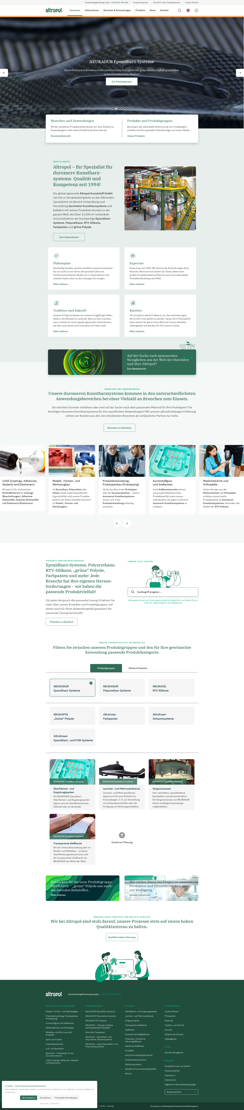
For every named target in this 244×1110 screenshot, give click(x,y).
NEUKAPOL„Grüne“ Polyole (64, 716)
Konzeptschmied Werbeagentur (185, 1106)
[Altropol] (54, 994)
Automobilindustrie (54, 1044)
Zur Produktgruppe (122, 81)
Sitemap (110, 1106)
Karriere (168, 1029)
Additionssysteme (133, 1064)
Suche (179, 10)
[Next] (240, 73)
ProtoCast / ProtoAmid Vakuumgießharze (135, 1040)
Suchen (132, 591)
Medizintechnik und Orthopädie (60, 1027)
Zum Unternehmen (69, 237)
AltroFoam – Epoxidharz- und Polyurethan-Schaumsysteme (98, 1038)
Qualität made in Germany (122, 937)
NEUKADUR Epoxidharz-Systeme (113, 109)
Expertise (169, 1020)
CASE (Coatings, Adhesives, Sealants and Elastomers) (62, 1061)
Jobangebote (170, 1039)
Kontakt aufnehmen (140, 894)
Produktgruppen (94, 1005)
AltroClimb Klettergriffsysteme (138, 1055)
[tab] (106, 668)
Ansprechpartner (140, 2)
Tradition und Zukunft (174, 1025)
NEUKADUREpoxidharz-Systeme (67, 688)
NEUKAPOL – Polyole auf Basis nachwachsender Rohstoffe (99, 1026)
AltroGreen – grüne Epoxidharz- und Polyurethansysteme (101, 1045)
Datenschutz (170, 1080)
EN (188, 10)
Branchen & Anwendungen (117, 10)
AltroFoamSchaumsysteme (163, 716)
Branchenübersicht (61, 135)
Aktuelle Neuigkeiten (174, 1052)
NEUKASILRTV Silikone (161, 688)
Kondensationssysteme (135, 1059)
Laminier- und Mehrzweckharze (139, 1016)
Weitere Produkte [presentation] (138, 668)
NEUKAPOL (122, 109)
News (153, 10)
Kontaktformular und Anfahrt (177, 1066)
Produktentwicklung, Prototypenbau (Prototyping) (62, 1017)
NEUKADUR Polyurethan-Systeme (116, 109)
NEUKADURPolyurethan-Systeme (117, 688)
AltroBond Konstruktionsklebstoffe (140, 1069)
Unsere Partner (191, 2)
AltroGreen (131, 109)
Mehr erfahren (60, 284)
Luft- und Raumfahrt (55, 1048)
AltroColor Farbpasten (125, 109)
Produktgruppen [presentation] (106, 668)
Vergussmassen (132, 1020)
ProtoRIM (129, 1050)
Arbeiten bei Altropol (174, 1034)
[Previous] (4, 73)
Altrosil (128, 1073)
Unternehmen (92, 10)
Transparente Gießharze (136, 1025)
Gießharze (129, 1029)
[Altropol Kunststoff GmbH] (54, 10)
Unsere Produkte (136, 135)
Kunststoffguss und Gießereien (60, 1023)
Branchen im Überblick (119, 427)
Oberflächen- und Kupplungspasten (141, 1011)
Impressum (170, 1075)
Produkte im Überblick (61, 621)
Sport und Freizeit (54, 1039)
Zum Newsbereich (136, 368)
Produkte (140, 10)
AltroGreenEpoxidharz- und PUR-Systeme (73, 738)
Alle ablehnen (45, 1098)
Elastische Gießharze (134, 1046)
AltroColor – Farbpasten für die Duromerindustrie (59, 1054)
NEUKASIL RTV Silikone (119, 109)
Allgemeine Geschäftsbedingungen (180, 1084)
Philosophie (170, 1016)
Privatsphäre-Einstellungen (66, 1098)
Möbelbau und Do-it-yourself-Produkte (59, 1033)
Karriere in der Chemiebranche (166, 2)
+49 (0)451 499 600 (119, 2)
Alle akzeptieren (28, 1098)
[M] (196, 10)
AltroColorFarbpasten (110, 716)
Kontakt (164, 10)
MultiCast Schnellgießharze (137, 1034)
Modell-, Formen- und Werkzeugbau (62, 1011)
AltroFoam (128, 109)
